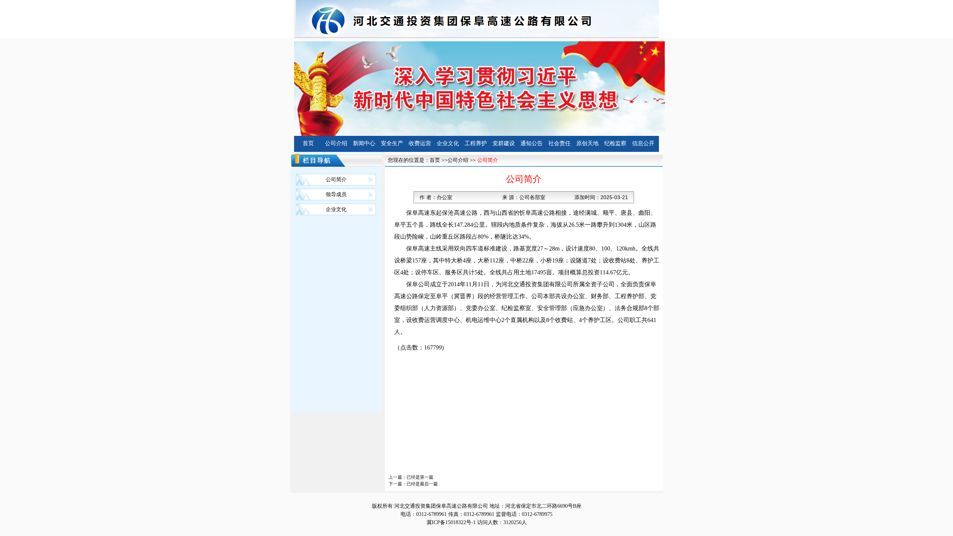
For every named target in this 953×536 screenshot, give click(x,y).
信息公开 (643, 143)
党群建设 (504, 143)
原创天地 (587, 143)
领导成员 (336, 194)
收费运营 (420, 143)
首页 (308, 143)
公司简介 (336, 179)
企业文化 (448, 143)
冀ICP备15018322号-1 (451, 522)
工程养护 (476, 143)
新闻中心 (364, 143)
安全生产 (392, 143)
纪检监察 (615, 143)
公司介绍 (336, 143)
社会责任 (559, 143)
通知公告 (531, 143)
